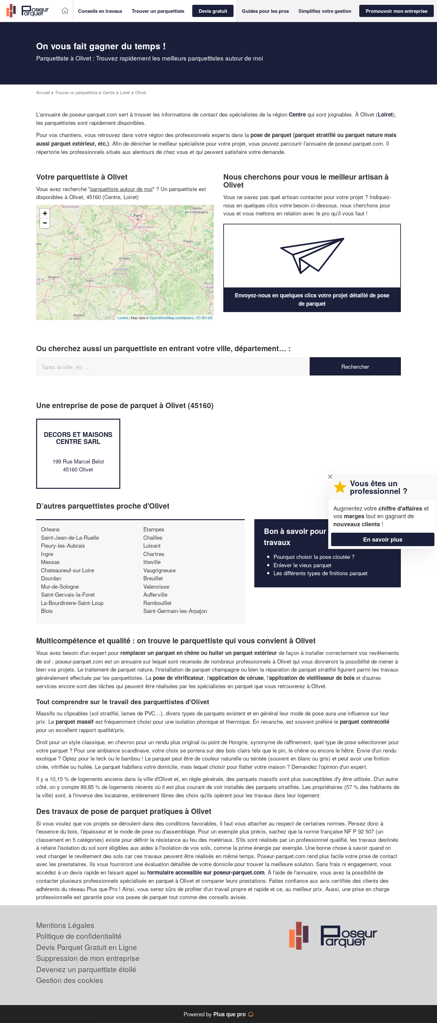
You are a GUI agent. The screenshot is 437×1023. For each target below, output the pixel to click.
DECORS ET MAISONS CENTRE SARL (78, 438)
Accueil (43, 92)
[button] (100, 11)
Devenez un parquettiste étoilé (86, 969)
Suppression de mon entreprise (87, 958)
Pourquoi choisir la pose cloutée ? (314, 556)
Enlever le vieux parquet (302, 565)
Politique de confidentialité (79, 935)
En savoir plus (382, 539)
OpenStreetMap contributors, (173, 317)
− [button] (45, 223)
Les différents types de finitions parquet (321, 573)
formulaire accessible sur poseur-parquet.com (206, 872)
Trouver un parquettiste (76, 92)
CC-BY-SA (204, 317)
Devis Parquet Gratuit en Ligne (86, 947)
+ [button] (45, 213)
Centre (109, 92)
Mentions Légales (65, 925)
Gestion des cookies (69, 980)
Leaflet (122, 317)
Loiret (125, 92)
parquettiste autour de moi (121, 189)
